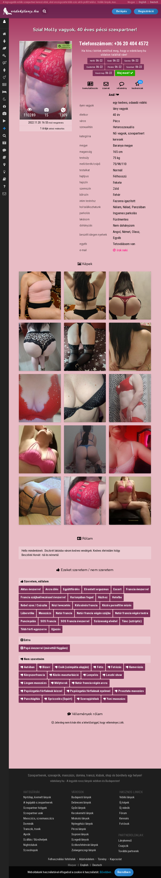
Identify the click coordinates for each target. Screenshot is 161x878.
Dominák (4, 55)
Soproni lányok (80, 834)
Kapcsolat (116, 859)
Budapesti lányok (81, 797)
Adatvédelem (86, 859)
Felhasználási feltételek (62, 859)
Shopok (4, 106)
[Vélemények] (4, 150)
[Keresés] (4, 135)
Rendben (124, 872)
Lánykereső (125, 840)
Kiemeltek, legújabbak (4, 34)
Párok (4, 63)
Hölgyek (4, 41)
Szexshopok (30, 850)
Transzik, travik (4, 77)
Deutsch (154, 2)
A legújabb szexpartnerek (37, 802)
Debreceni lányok (81, 802)
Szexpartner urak (33, 813)
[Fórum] (4, 157)
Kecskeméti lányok (82, 813)
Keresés (124, 818)
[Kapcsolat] (4, 193)
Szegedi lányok (80, 839)
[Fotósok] (4, 143)
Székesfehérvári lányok (84, 845)
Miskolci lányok (80, 818)
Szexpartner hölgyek (35, 808)
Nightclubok (30, 845)
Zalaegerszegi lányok (83, 850)
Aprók (4, 84)
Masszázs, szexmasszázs (38, 818)
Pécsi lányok (78, 829)
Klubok (4, 99)
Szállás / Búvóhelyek (4, 92)
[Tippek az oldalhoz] (4, 172)
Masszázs (4, 48)
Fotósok (124, 823)
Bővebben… (106, 872)
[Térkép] (4, 164)
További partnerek (128, 851)
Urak (4, 70)
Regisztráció (146, 11)
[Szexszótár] (4, 179)
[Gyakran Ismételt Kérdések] (4, 186)
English (142, 2)
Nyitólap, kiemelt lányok (37, 797)
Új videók (4, 121)
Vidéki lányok (126, 797)
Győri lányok (78, 808)
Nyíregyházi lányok (82, 823)
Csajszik (123, 846)
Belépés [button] (121, 11)
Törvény (102, 859)
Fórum (123, 813)
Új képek (4, 113)
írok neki (122, 250)
